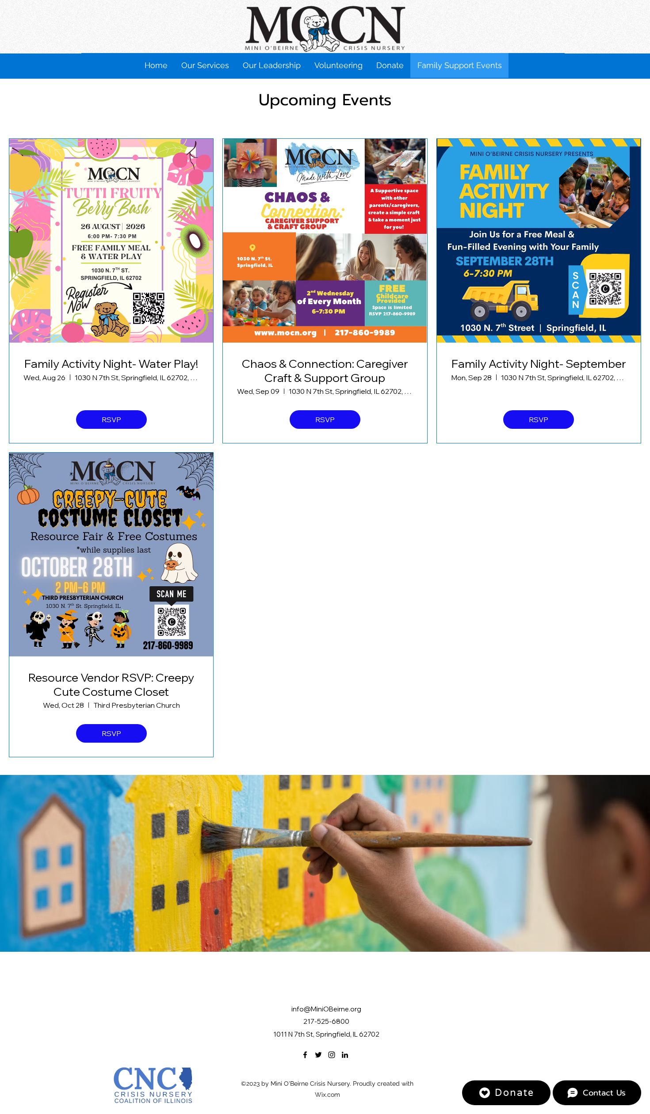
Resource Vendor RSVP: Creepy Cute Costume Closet (111, 684)
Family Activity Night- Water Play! (111, 363)
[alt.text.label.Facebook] (305, 1054)
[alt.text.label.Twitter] (318, 1054)
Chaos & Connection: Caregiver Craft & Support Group (325, 370)
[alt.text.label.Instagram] (331, 1054)
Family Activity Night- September (538, 363)
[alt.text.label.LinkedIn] (344, 1054)
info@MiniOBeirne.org (326, 1009)
